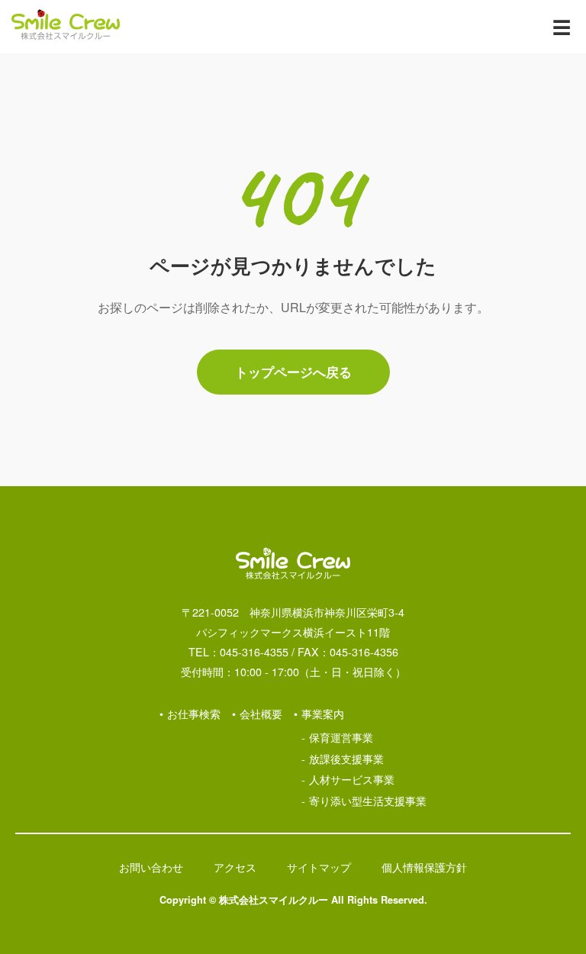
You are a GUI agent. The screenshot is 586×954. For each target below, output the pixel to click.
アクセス (235, 867)
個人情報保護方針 (424, 867)
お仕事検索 (194, 713)
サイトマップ (319, 867)
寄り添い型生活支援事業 (368, 800)
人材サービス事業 (351, 779)
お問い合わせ (151, 867)
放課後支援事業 (346, 758)
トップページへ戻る (293, 372)
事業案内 (322, 713)
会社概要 (261, 713)
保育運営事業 (341, 737)
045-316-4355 (254, 651)
